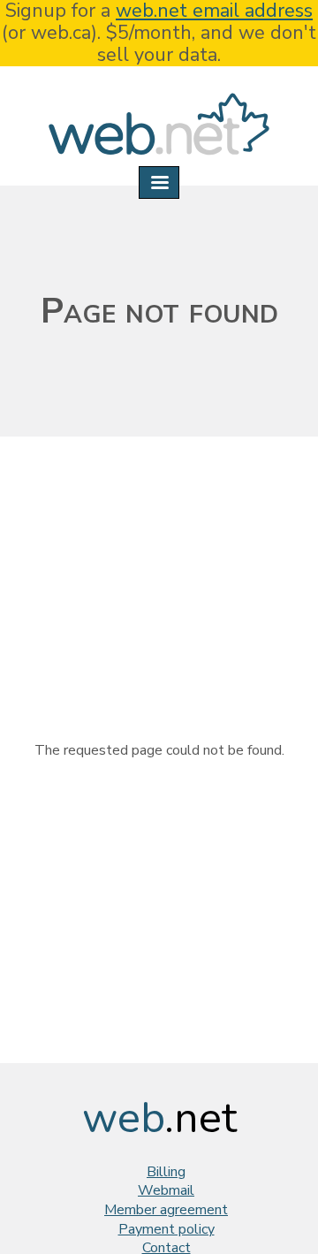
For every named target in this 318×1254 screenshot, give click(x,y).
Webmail (166, 1190)
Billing (166, 1172)
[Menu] (159, 182)
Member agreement (166, 1210)
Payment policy (166, 1229)
